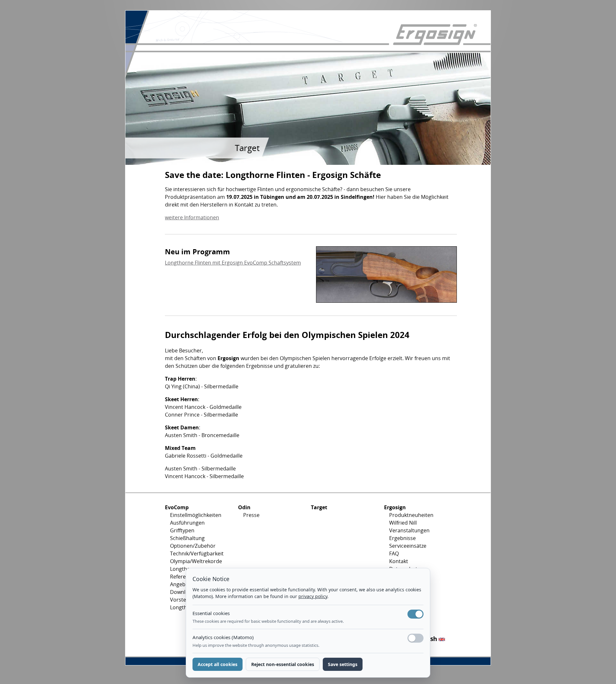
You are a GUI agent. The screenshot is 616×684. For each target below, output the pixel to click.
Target (319, 507)
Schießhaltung (187, 538)
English (427, 638)
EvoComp (177, 507)
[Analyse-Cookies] (415, 638)
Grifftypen (182, 530)
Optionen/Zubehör (193, 545)
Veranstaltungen (409, 530)
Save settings (342, 664)
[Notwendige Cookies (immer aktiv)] (415, 614)
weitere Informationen (192, 217)
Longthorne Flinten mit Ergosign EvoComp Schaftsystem (233, 262)
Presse (251, 515)
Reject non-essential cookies (282, 664)
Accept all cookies (217, 664)
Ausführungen (187, 522)
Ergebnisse (402, 538)
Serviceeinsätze (407, 545)
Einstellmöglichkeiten (195, 515)
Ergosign (395, 507)
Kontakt (398, 561)
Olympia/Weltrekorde (196, 561)
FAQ (394, 553)
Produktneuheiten (411, 515)
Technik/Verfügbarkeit (197, 553)
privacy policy (312, 596)
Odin (244, 507)
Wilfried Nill (403, 522)
